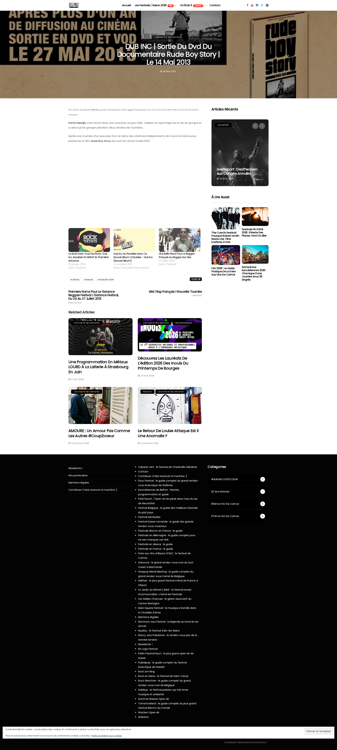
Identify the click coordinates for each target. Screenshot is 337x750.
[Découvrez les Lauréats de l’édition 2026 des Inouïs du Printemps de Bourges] (170, 334)
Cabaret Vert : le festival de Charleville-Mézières (167, 467)
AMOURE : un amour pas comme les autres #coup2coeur (99, 433)
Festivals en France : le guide (155, 549)
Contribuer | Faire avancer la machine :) (92, 489)
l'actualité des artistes (168, 37)
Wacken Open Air (148, 712)
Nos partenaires (78, 475)
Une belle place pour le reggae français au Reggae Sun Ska (176, 255)
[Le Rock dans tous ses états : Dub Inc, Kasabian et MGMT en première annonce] (89, 240)
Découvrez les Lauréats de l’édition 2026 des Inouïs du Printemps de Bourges (163, 363)
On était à (190, 5)
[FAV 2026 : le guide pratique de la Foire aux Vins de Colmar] (226, 255)
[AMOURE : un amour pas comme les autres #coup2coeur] (100, 405)
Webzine (143, 717)
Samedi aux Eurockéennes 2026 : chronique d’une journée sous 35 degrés (254, 273)
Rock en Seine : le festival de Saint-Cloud (163, 676)
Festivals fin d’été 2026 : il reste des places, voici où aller (254, 232)
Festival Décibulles (149, 517)
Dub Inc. (76, 279)
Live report (223, 125)
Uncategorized (183, 322)
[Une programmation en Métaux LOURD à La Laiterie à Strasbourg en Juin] (100, 336)
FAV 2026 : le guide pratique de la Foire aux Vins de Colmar (224, 271)
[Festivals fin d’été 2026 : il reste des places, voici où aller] (255, 216)
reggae (89, 279)
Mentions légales (78, 482)
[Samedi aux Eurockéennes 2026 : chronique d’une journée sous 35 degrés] (255, 254)
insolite (147, 391)
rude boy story (107, 279)
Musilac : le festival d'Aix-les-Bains (159, 630)
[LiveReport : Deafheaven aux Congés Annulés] (240, 152)
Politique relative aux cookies (106, 735)
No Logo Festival (148, 649)
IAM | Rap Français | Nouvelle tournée (175, 293)
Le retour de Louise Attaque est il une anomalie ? (168, 433)
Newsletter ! (75, 468)
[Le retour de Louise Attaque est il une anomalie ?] (170, 405)
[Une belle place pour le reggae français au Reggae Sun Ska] (179, 240)
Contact (215, 5)
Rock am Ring (146, 671)
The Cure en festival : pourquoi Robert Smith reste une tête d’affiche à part (225, 237)
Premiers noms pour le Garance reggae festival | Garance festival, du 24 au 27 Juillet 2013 (93, 297)
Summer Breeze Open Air (153, 699)
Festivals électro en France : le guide (160, 530)
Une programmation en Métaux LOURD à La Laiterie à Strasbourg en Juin (98, 367)
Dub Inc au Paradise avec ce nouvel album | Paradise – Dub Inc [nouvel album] (133, 257)
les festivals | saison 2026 (153, 5)
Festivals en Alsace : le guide (155, 544)
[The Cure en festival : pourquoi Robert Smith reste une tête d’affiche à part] (226, 218)
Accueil (126, 5)
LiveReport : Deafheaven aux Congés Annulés (237, 171)
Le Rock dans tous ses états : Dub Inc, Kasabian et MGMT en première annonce (88, 257)
